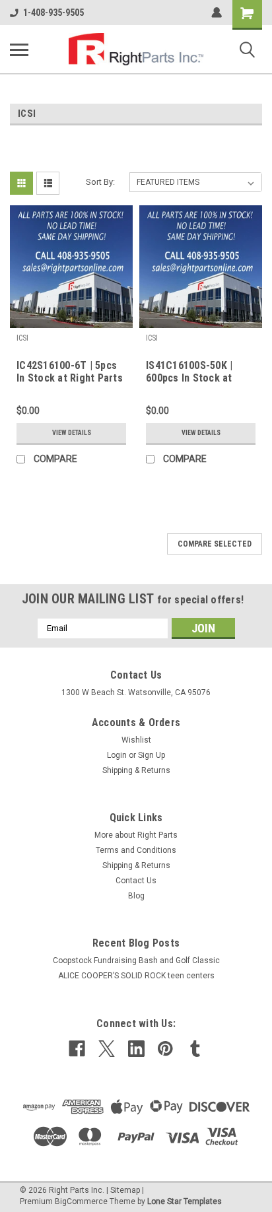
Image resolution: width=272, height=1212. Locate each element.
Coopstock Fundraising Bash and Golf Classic (136, 960)
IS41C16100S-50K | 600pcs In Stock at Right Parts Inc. (189, 372)
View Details (71, 432)
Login (117, 755)
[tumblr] (195, 1048)
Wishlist (136, 740)
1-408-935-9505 (53, 12)
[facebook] (77, 1048)
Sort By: (100, 182)
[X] (106, 1048)
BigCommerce (81, 1201)
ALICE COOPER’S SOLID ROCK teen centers (136, 975)
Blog (136, 895)
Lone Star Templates (184, 1201)
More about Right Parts (136, 835)
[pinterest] (165, 1048)
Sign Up (151, 755)
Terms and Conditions (136, 850)
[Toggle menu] (19, 49)
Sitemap (125, 1190)
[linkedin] (136, 1048)
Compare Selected (215, 544)
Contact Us (136, 880)
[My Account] (216, 12)
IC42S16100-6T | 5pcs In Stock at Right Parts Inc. (70, 372)
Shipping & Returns (136, 770)
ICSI (22, 338)
